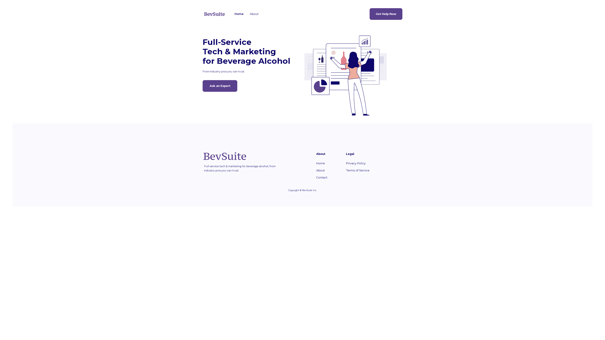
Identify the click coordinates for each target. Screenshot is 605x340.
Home (239, 14)
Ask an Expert (220, 86)
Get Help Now (386, 14)
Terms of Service (357, 170)
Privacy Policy (356, 163)
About (254, 14)
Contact (321, 177)
